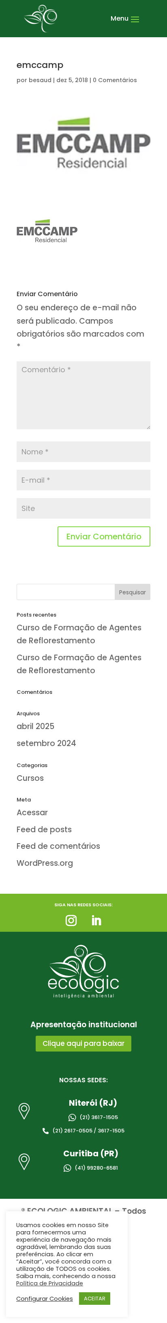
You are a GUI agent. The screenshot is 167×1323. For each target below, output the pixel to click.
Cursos (30, 778)
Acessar (32, 812)
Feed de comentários (58, 846)
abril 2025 (35, 726)
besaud (40, 80)
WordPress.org (45, 863)
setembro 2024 (46, 743)
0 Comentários (115, 80)
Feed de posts (44, 829)
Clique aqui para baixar (83, 1043)
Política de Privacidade (49, 1283)
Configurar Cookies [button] (44, 1298)
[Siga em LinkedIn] (96, 921)
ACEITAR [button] (94, 1298)
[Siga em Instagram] (71, 921)
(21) (97, 1117)
